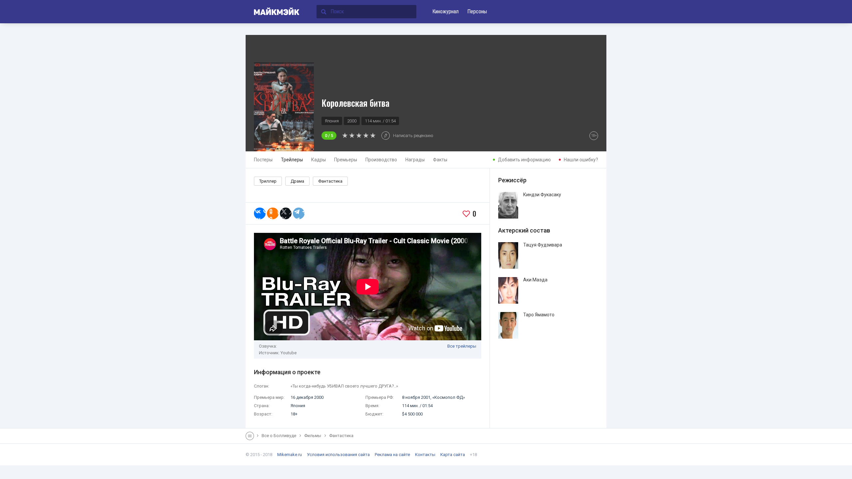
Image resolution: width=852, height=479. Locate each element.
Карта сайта (452, 454)
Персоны (477, 11)
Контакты (425, 454)
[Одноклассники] (273, 213)
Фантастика (330, 181)
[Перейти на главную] (273, 11)
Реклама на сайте (392, 454)
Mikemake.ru (289, 454)
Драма (297, 181)
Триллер (268, 181)
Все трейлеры (461, 346)
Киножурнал (445, 11)
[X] (286, 213)
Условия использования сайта (338, 454)
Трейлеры (292, 159)
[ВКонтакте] (260, 213)
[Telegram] (299, 213)
